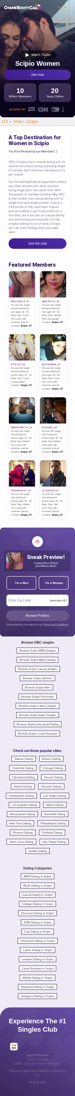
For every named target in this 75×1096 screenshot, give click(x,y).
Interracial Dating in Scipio (37, 940)
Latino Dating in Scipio (37, 950)
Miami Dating (55, 805)
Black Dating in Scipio (37, 885)
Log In (62, 7)
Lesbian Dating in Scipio (37, 959)
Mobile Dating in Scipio (37, 977)
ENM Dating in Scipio (37, 922)
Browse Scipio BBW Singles (37, 650)
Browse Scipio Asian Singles (37, 715)
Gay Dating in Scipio (37, 931)
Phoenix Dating (23, 832)
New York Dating (20, 823)
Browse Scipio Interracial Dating (38, 724)
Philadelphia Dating (53, 823)
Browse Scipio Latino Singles (37, 705)
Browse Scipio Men (37, 687)
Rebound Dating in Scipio (37, 987)
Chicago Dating (53, 768)
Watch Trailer (40, 55)
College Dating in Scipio (37, 904)
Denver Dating (53, 777)
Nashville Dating (54, 814)
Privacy (43, 1059)
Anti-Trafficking (49, 1063)
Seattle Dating (37, 851)
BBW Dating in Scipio (37, 876)
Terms (31, 1059)
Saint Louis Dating (21, 841)
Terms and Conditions (56, 624)
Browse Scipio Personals (37, 696)
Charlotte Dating (23, 768)
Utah (18, 121)
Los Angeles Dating (24, 805)
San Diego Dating (54, 841)
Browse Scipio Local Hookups (37, 733)
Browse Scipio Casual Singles (37, 669)
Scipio (32, 121)
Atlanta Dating (23, 758)
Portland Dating (52, 832)
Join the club (37, 243)
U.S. (5, 121)
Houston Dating (51, 786)
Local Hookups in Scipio (37, 968)
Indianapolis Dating (21, 795)
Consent (30, 1063)
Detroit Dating (23, 786)
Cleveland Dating (23, 777)
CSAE (18, 1063)
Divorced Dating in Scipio (37, 913)
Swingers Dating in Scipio (37, 996)
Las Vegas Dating (54, 795)
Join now (37, 74)
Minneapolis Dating (22, 814)
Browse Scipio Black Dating (37, 659)
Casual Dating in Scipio (37, 894)
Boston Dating (51, 758)
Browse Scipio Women (37, 678)
